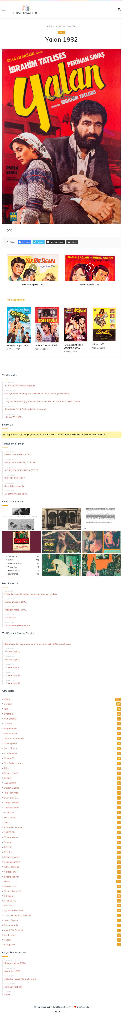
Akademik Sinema (13, 827)
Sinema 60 (9, 812)
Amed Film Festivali (13, 930)
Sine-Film (8, 852)
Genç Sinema (10, 748)
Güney (7, 768)
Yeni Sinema (10, 718)
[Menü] (3, 10)
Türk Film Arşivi (11, 792)
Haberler (8, 940)
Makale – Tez (10, 886)
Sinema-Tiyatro (11, 773)
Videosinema (10, 753)
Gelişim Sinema (11, 788)
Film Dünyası (10, 817)
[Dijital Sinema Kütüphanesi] (24, 9)
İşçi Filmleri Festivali (13, 910)
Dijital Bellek (10, 901)
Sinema (7, 778)
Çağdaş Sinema (12, 807)
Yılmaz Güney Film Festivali (17, 915)
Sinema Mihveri (11, 876)
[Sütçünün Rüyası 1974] (19, 325)
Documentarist (11, 925)
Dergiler (8, 704)
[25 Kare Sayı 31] (61, 542)
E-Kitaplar (9, 896)
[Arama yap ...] (119, 10)
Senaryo (8, 842)
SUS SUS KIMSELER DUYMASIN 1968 (73, 346)
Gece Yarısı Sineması (14, 738)
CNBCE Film (10, 832)
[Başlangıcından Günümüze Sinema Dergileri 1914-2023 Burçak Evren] (21, 542)
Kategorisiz (9, 944)
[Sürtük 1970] (104, 324)
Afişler (62, 26)
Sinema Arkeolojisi (12, 891)
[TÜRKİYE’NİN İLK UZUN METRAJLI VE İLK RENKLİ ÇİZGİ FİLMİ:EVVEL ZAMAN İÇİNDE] (21, 519)
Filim (6, 709)
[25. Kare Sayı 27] (61, 565)
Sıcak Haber (10, 935)
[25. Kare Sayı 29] (101, 565)
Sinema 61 (9, 713)
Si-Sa (6, 822)
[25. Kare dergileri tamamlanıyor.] (21, 565)
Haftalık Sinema (12, 867)
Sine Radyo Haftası (13, 763)
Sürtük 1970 (98, 344)
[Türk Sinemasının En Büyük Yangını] (61, 519)
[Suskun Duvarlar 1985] (47, 324)
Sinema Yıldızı (11, 837)
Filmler (7, 881)
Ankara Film (10, 871)
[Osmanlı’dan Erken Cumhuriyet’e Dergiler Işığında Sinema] (101, 519)
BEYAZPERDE (11, 797)
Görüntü (8, 847)
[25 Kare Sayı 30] (101, 542)
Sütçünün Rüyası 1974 (17, 345)
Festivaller (9, 905)
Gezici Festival (11, 920)
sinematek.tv (83, 1007)
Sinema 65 (9, 758)
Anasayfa (52, 26)
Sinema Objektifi (12, 857)
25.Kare (8, 723)
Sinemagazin (10, 743)
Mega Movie (10, 728)
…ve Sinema (10, 783)
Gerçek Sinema (11, 802)
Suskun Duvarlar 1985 (46, 345)
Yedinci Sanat (11, 733)
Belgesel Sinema (12, 862)
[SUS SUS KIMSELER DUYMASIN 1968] (76, 324)
